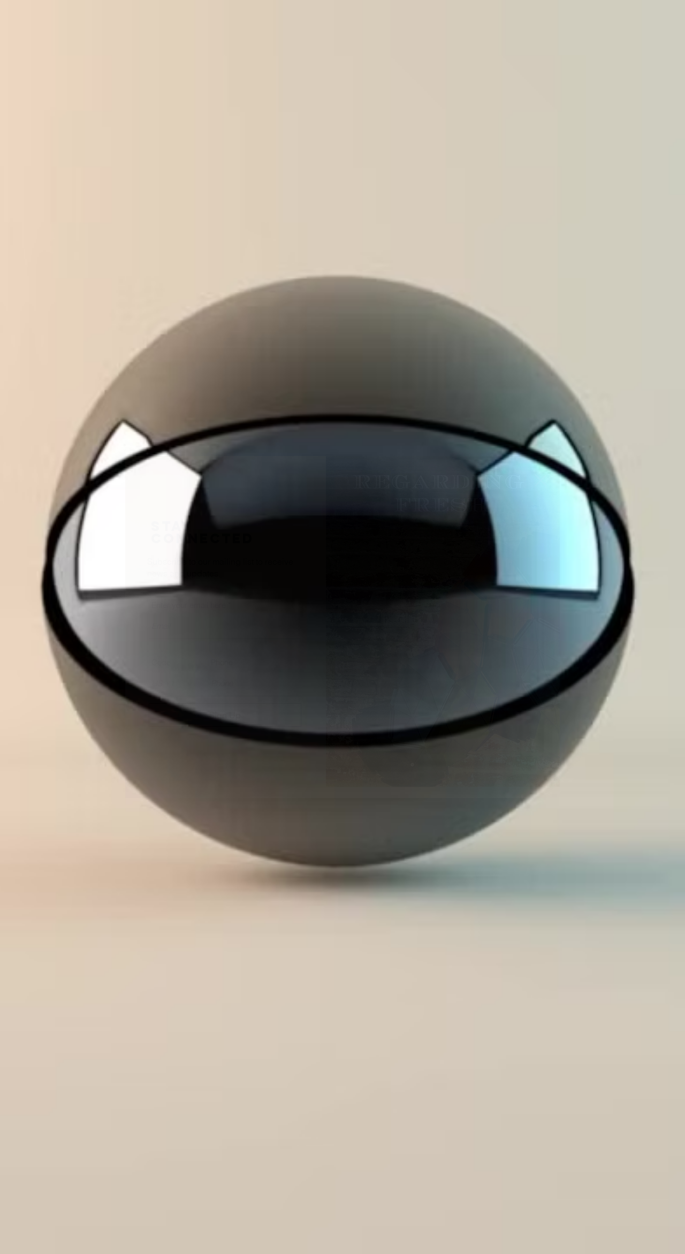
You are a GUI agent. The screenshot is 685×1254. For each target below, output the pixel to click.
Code (161, 662)
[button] (541, 480)
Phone (222, 662)
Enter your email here (188, 605)
